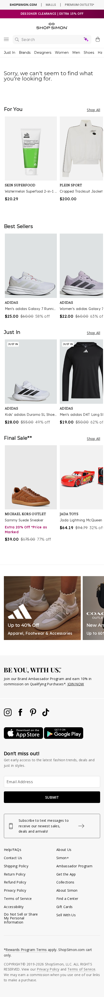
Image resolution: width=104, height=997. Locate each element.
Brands (24, 52)
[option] (32, 165)
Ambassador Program (74, 866)
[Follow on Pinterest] (33, 715)
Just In (9, 52)
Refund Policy (15, 882)
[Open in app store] (24, 737)
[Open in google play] (63, 737)
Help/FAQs (12, 849)
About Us (64, 849)
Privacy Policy (15, 890)
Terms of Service (18, 898)
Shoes (89, 52)
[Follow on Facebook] (20, 715)
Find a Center (67, 898)
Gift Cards (64, 906)
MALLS (51, 4)
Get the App (66, 874)
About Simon (67, 890)
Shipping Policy (16, 866)
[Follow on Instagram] (8, 715)
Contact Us (13, 858)
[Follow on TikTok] (46, 715)
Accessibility (13, 906)
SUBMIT (52, 797)
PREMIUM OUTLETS (79, 4)
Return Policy (14, 874)
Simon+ (62, 858)
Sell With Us (66, 915)
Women (62, 52)
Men (76, 52)
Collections (65, 882)
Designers (42, 52)
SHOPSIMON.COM (23, 4)
